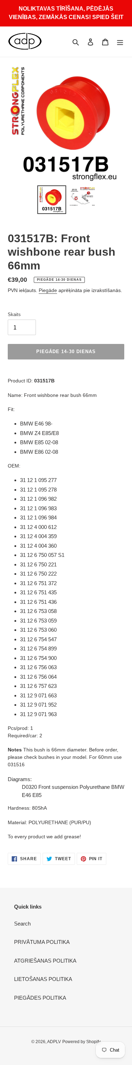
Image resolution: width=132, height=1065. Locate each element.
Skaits (14, 314)
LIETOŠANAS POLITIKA (43, 979)
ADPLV (54, 1041)
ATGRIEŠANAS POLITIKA (45, 961)
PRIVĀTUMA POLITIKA (42, 942)
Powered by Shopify (81, 1041)
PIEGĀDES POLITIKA (40, 998)
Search (22, 924)
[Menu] (120, 41)
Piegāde (48, 290)
